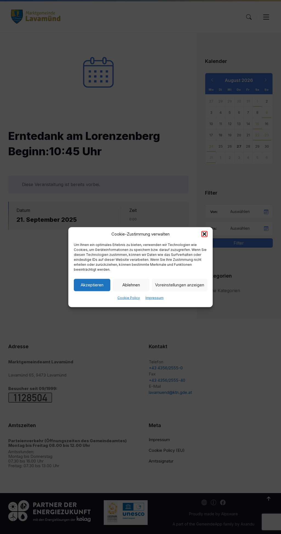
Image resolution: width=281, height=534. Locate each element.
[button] (204, 234)
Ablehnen (131, 284)
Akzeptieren (92, 284)
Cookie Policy (128, 297)
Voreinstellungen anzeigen (179, 284)
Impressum (154, 297)
